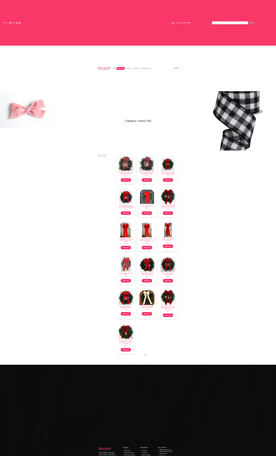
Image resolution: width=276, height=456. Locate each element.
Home (99, 154)
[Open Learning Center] (150, 68)
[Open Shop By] (131, 68)
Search (251, 22)
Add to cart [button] (126, 180)
